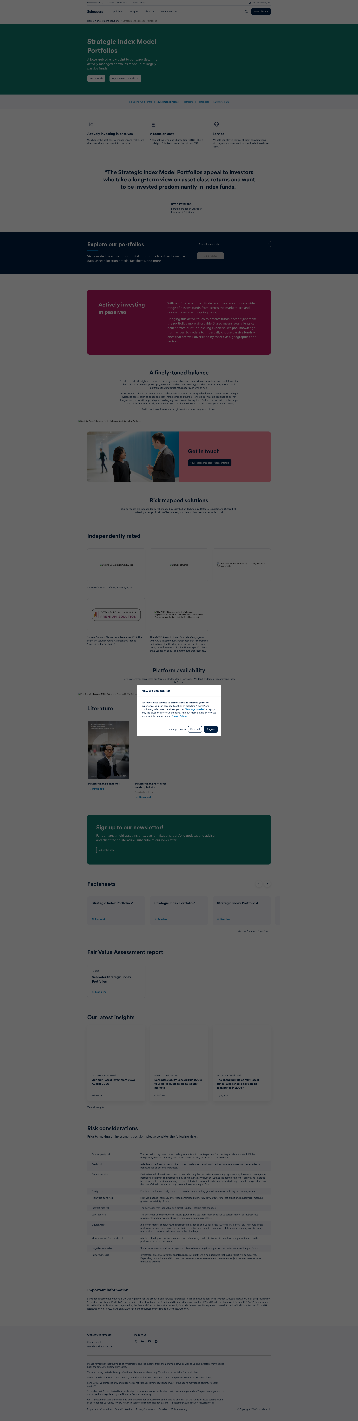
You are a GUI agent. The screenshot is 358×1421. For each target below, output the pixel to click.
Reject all (195, 729)
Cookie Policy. (179, 716)
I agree (211, 729)
